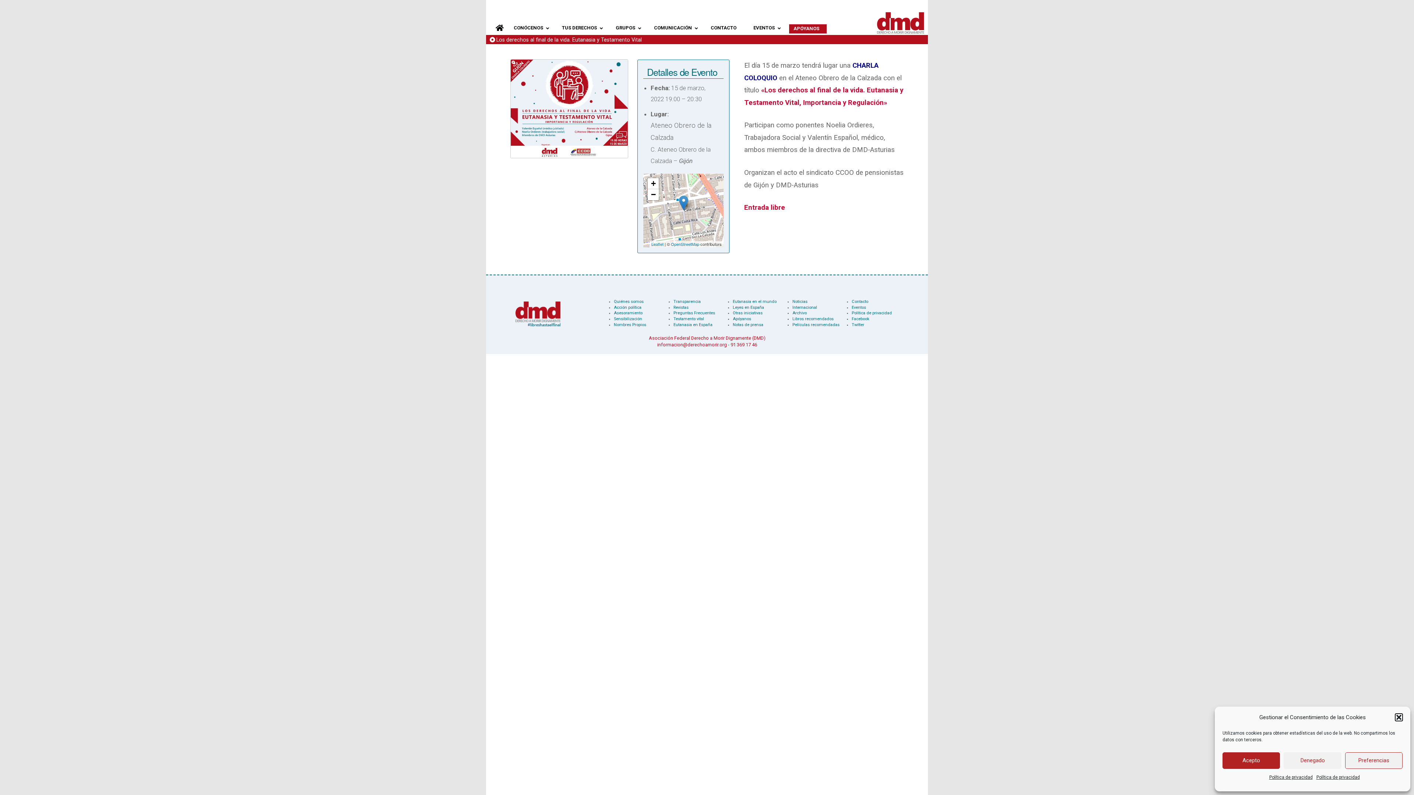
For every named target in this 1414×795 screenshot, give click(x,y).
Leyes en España (748, 307)
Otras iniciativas (748, 313)
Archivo (799, 313)
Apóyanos (742, 319)
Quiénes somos (629, 301)
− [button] (653, 194)
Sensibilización (628, 319)
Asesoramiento (628, 313)
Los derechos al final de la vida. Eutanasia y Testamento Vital (569, 40)
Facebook (860, 319)
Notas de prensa (748, 324)
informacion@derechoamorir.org (692, 344)
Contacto (860, 301)
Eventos (859, 307)
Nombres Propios (630, 324)
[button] (1399, 717)
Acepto (1251, 760)
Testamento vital (688, 319)
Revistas (681, 307)
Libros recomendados (813, 319)
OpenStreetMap (685, 244)
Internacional (804, 307)
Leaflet (657, 244)
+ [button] (653, 183)
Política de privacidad (1291, 777)
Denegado (1313, 760)
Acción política (627, 307)
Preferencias (1373, 760)
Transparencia (687, 301)
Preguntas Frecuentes (694, 313)
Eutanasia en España (693, 324)
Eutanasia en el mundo (755, 301)
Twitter (858, 324)
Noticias (800, 301)
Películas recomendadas (816, 324)
